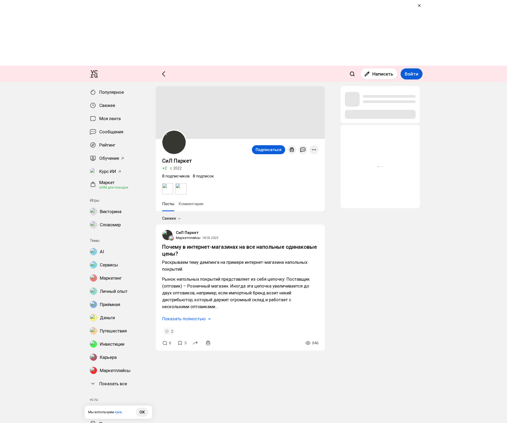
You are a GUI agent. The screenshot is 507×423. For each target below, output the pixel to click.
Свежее (169, 218)
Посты (168, 203)
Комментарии (191, 203)
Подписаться (268, 149)
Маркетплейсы (188, 238)
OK (142, 412)
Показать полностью (184, 318)
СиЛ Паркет (187, 232)
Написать (382, 74)
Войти (411, 74)
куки (118, 412)
